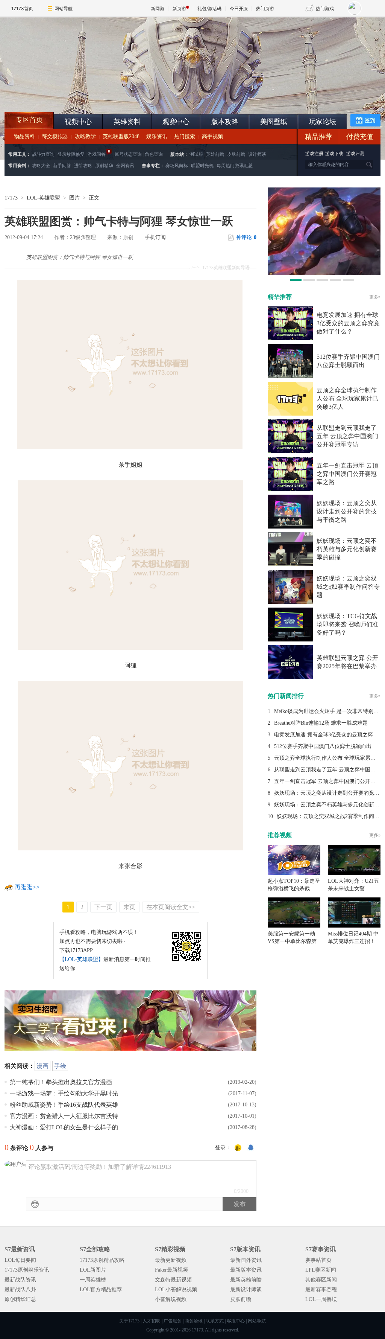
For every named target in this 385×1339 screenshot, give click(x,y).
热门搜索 (184, 136)
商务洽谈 (194, 1321)
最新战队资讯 (20, 1280)
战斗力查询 (43, 154)
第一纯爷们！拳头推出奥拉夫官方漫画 (61, 1082)
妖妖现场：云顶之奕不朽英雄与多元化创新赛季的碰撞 (347, 549)
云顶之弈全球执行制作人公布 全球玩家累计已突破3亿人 (347, 398)
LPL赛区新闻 (320, 1270)
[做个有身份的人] (238, 1148)
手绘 (60, 1066)
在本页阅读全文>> (170, 907)
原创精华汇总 (20, 1299)
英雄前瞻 (215, 154)
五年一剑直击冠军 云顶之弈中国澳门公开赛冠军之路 (347, 473)
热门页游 (265, 8)
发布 (239, 1204)
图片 (74, 198)
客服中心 (236, 1321)
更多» (374, 297)
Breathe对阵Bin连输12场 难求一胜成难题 (321, 723)
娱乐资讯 (156, 136)
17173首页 (22, 8)
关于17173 (129, 1321)
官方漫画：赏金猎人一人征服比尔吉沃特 (64, 1116)
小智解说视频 (170, 1299)
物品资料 (24, 136)
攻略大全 (41, 165)
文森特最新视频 (173, 1280)
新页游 (179, 8)
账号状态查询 (128, 154)
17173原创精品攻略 (102, 1260)
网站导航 (64, 8)
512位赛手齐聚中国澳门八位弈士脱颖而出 (322, 746)
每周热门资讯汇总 (235, 165)
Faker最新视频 (171, 1270)
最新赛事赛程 (321, 1289)
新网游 (157, 8)
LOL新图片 (93, 1270)
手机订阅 (155, 237)
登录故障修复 (71, 154)
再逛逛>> (27, 887)
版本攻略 (224, 121)
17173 (11, 198)
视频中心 (78, 121)
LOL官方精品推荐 (101, 1289)
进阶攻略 (83, 165)
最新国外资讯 (246, 1260)
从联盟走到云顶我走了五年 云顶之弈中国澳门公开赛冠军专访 (347, 436)
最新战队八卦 (20, 1289)
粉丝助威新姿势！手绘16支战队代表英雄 (64, 1104)
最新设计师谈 (246, 1289)
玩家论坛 (322, 121)
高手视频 (212, 136)
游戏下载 (334, 153)
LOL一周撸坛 (321, 1299)
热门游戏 (325, 8)
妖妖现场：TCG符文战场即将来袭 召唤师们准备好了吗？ (347, 624)
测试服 (196, 154)
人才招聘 (151, 1321)
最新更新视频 (170, 1260)
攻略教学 (85, 136)
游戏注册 (314, 153)
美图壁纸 (273, 121)
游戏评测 (355, 153)
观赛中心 (175, 121)
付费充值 (359, 136)
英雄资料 (127, 121)
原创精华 (104, 165)
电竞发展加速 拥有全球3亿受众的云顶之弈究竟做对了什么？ (348, 323)
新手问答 (62, 165)
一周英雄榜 (93, 1280)
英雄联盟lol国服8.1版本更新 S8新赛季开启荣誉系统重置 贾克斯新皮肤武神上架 (62, 94)
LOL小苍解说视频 (176, 1289)
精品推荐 (318, 136)
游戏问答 (97, 154)
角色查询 (154, 154)
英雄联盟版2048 (121, 136)
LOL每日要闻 (20, 1260)
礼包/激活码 (209, 8)
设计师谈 (257, 154)
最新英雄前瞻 (246, 1280)
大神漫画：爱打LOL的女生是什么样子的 (64, 1127)
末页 (129, 907)
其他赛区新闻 (321, 1280)
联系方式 (215, 1321)
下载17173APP (76, 950)
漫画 (42, 1066)
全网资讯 (125, 165)
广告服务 (173, 1321)
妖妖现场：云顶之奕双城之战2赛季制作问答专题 (348, 586)
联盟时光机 (202, 165)
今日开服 (239, 8)
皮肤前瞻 (236, 154)
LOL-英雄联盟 (43, 198)
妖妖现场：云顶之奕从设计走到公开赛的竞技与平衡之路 (347, 511)
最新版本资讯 (246, 1270)
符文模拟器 (55, 136)
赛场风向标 (176, 165)
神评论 (246, 237)
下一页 (103, 907)
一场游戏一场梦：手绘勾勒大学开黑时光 (64, 1093)
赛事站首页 (318, 1260)
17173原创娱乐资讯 (27, 1270)
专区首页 (29, 119)
